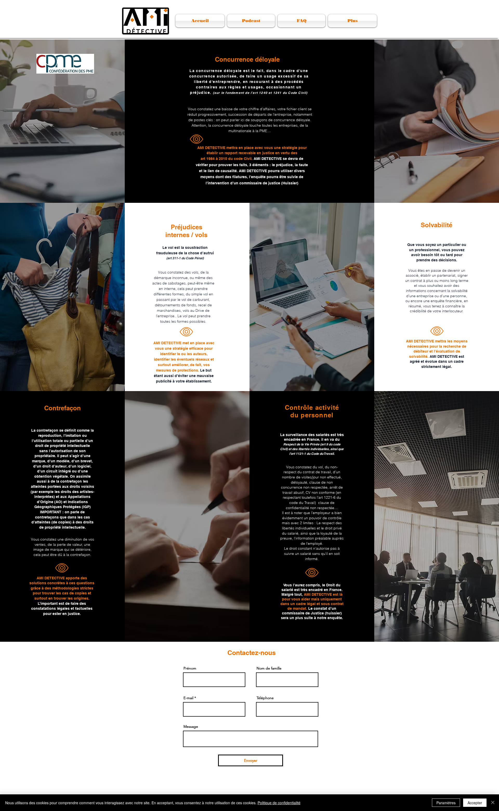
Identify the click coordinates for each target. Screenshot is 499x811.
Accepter (475, 802)
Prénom (189, 668)
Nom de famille (269, 668)
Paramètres (446, 802)
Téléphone (265, 698)
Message (190, 726)
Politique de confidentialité (279, 802)
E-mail (188, 698)
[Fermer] (493, 803)
